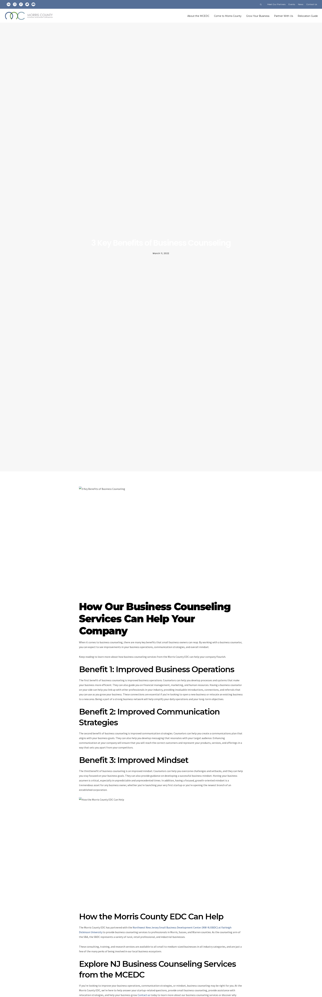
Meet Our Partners (276, 4)
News (300, 4)
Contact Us (311, 4)
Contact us (144, 995)
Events (291, 4)
